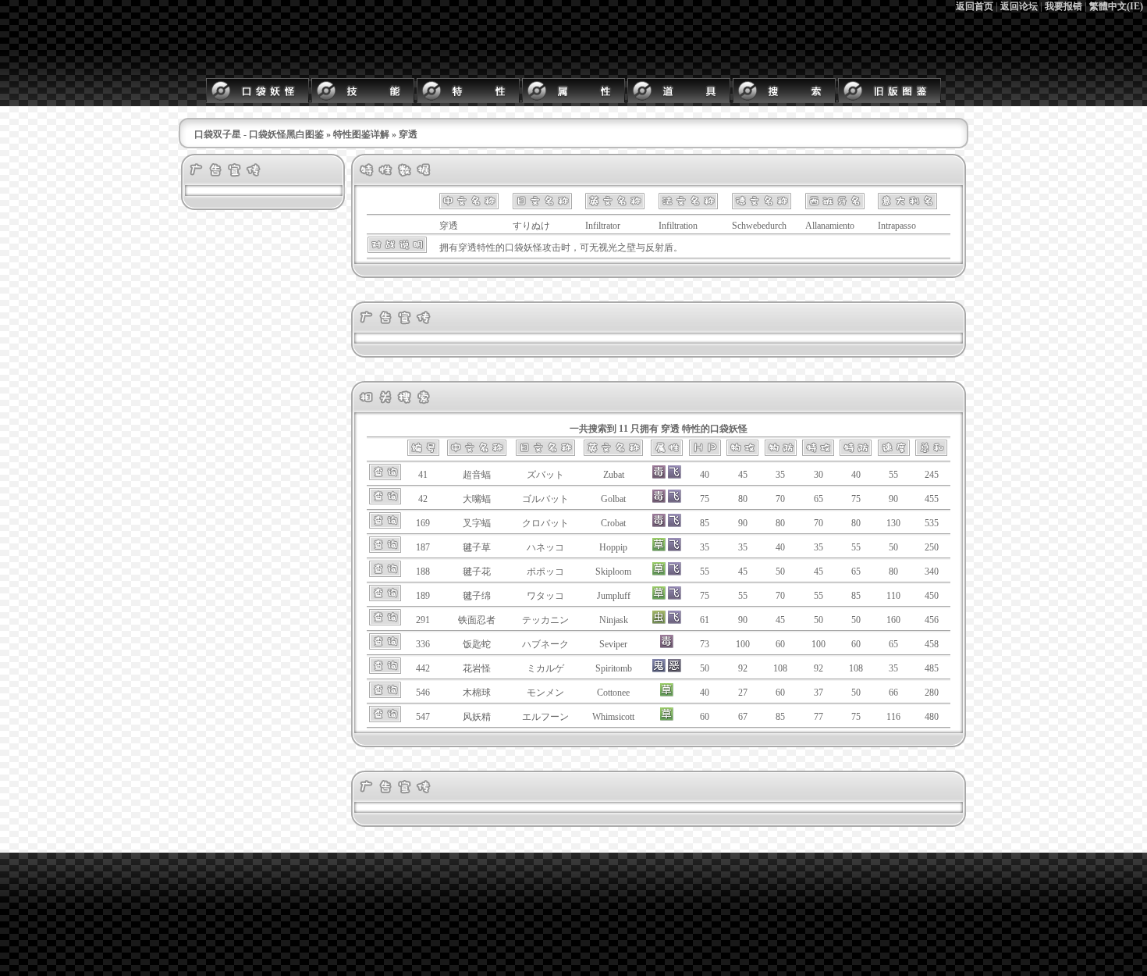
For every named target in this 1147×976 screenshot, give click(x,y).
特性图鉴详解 (361, 134)
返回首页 (974, 6)
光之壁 (622, 247)
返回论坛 (1019, 6)
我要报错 (1063, 6)
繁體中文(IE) (1116, 6)
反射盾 (659, 247)
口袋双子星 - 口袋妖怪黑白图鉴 (259, 134)
